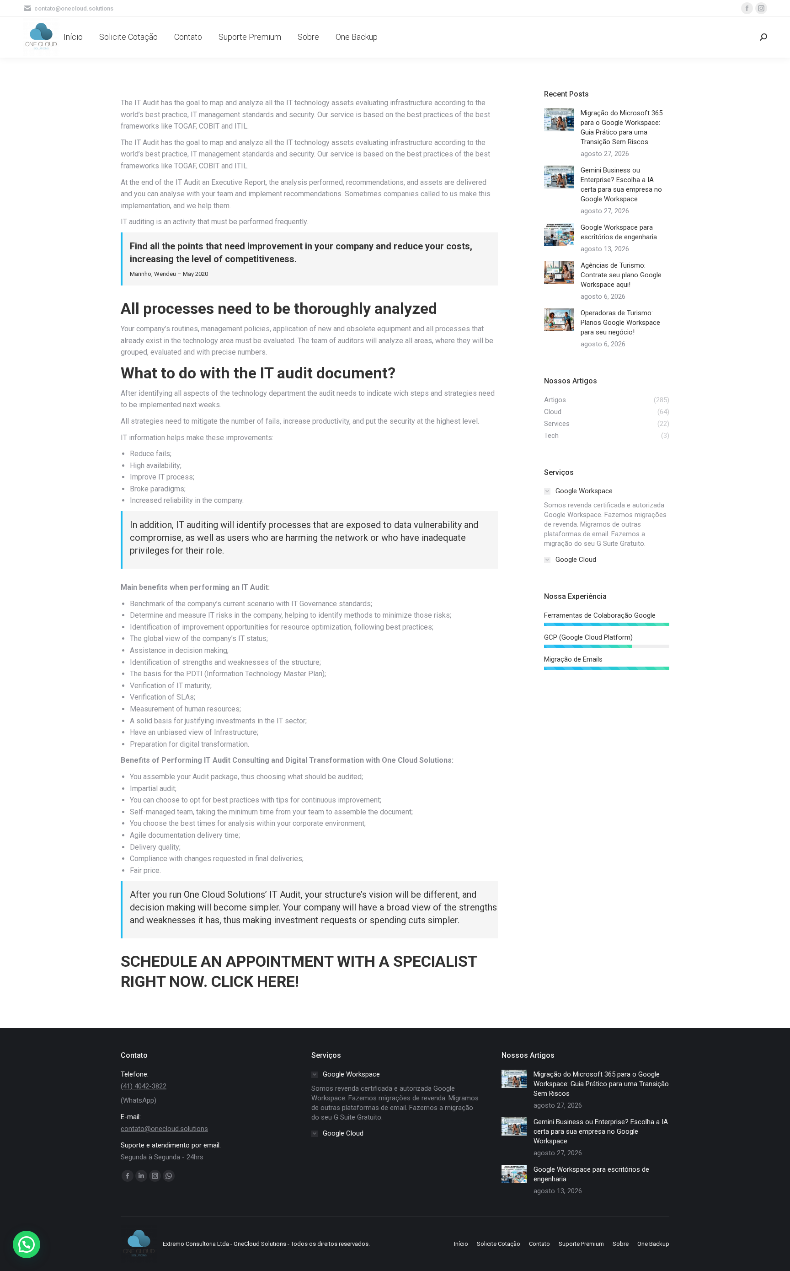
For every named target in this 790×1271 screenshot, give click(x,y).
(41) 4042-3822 (143, 1086)
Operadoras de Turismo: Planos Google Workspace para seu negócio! (620, 322)
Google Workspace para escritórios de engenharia (619, 232)
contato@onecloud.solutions (164, 1129)
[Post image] (559, 119)
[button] (26, 1244)
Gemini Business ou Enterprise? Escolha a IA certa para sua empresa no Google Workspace (621, 184)
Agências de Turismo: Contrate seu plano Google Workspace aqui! (621, 275)
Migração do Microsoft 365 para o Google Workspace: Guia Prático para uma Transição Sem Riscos (621, 127)
